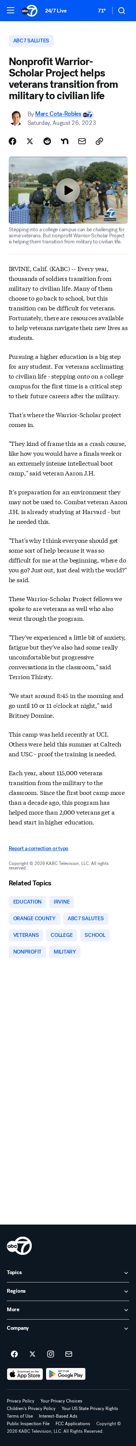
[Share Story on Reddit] (47, 141)
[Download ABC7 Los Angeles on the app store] (25, 1374)
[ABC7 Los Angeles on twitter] (32, 1354)
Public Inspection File (28, 1423)
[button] (11, 10)
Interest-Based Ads (58, 1416)
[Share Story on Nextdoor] (64, 141)
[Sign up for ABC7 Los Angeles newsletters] (68, 1354)
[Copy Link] (99, 141)
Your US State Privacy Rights (90, 1408)
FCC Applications (73, 1423)
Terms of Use (20, 1416)
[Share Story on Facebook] (12, 141)
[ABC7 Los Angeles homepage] (29, 11)
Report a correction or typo (38, 848)
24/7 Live (55, 10)
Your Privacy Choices (61, 1401)
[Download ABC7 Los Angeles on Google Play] (66, 1374)
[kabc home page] (19, 1246)
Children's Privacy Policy (31, 1408)
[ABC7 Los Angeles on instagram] (50, 1354)
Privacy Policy (20, 1401)
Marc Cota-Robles (58, 114)
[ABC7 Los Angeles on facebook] (14, 1354)
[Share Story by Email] (82, 141)
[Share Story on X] (29, 141)
